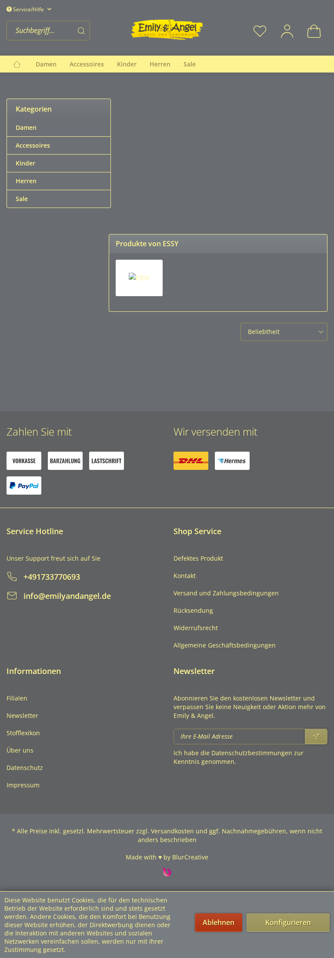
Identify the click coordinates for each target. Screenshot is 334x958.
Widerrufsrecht (196, 628)
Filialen (17, 698)
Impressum (23, 785)
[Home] (17, 64)
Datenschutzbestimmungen (251, 753)
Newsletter (22, 715)
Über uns (20, 750)
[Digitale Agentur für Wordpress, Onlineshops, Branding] (167, 874)
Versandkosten (172, 831)
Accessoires (33, 145)
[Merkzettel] (260, 31)
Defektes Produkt (198, 558)
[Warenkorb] (314, 31)
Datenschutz (25, 767)
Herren (26, 181)
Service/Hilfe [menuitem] (28, 9)
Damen (26, 127)
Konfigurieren (288, 922)
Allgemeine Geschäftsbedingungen (225, 645)
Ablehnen (218, 922)
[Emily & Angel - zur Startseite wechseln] (167, 30)
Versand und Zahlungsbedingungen (226, 593)
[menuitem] (66, 30)
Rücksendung (193, 610)
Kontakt (185, 575)
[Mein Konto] (287, 31)
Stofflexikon (23, 733)
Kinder (25, 163)
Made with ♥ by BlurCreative (167, 857)
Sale (22, 199)
